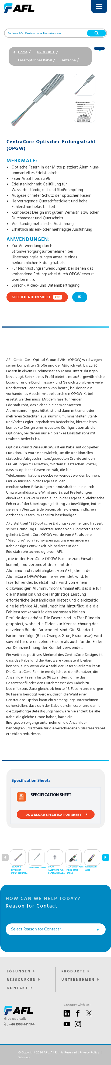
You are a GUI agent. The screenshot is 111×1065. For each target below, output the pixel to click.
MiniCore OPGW (37, 867)
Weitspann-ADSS (91, 868)
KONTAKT (17, 988)
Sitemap (24, 1057)
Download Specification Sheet (53, 815)
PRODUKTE (46, 52)
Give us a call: (15, 1019)
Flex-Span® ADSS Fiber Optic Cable (75, 870)
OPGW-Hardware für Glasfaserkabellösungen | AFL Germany (56, 870)
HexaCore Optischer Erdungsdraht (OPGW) (19, 870)
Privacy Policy (89, 1052)
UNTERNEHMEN (78, 980)
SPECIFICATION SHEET (36, 297)
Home (22, 52)
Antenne (69, 60)
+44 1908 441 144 (21, 1024)
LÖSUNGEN (18, 971)
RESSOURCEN (21, 980)
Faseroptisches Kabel (35, 60)
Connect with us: (77, 1005)
